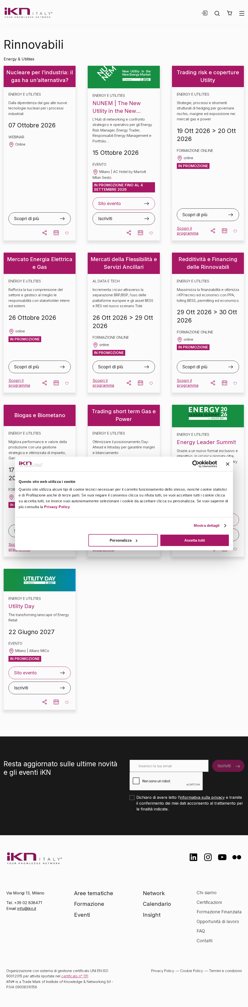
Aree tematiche (93, 893)
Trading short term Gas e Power (124, 415)
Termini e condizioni (225, 970)
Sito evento (109, 203)
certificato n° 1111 (74, 976)
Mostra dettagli (207, 525)
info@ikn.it (26, 908)
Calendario (157, 904)
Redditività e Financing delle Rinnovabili (207, 263)
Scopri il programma (187, 231)
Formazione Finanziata (219, 911)
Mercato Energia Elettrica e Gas (39, 263)
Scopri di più (26, 218)
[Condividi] (44, 233)
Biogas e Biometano (39, 415)
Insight (152, 915)
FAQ (201, 930)
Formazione (89, 904)
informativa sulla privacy (202, 797)
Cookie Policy (191, 970)
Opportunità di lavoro (218, 921)
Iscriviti (105, 218)
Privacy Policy (57, 507)
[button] (229, 13)
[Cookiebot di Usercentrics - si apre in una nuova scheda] (196, 464)
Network (154, 893)
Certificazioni (209, 902)
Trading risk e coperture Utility (208, 76)
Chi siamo (207, 892)
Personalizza (121, 540)
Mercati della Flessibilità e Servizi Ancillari (124, 263)
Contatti (204, 940)
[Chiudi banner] (227, 464)
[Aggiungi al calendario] (56, 233)
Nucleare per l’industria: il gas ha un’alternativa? (39, 76)
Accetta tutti (194, 540)
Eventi (82, 915)
